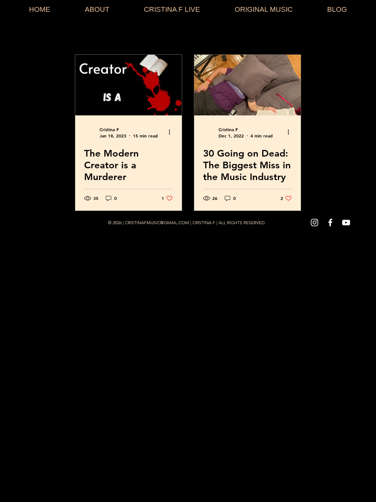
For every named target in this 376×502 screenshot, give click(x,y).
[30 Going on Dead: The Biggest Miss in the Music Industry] (247, 85)
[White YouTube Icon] (346, 222)
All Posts (26, 34)
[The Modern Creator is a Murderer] (128, 85)
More (278, 34)
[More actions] (171, 132)
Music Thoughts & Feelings (221, 34)
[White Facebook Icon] (330, 222)
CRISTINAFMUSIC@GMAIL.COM (157, 222)
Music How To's (151, 34)
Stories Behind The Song (85, 34)
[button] (351, 35)
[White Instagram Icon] (314, 222)
